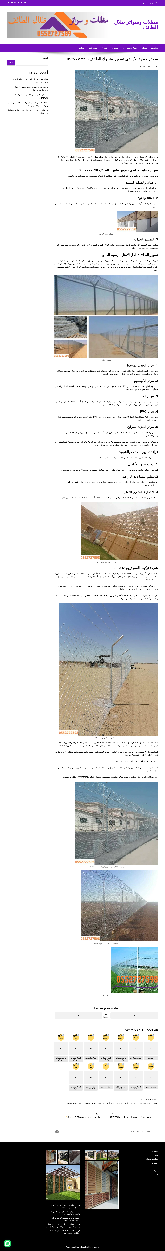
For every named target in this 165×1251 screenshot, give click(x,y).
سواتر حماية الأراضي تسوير (127, 1103)
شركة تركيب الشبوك (112, 573)
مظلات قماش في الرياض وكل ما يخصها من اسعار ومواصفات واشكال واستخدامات (63, 1225)
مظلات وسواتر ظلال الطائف (136, 24)
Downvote (78, 1015)
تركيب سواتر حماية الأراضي (122, 752)
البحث (45, 58)
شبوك (104, 47)
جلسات (114, 47)
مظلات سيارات (130, 47)
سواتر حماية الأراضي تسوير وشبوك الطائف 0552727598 (100, 1103)
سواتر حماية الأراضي (143, 1103)
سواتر (144, 47)
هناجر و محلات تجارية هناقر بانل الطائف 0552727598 (130, 1115)
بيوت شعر (92, 47)
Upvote (134, 1015)
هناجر (81, 47)
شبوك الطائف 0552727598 (72, 1103)
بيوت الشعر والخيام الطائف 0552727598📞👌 (84, 1115)
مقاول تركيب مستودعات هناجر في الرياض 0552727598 (65, 1219)
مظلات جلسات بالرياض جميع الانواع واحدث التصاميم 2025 (65, 1206)
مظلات (154, 47)
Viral (84, 1247)
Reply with (57, 1131)
